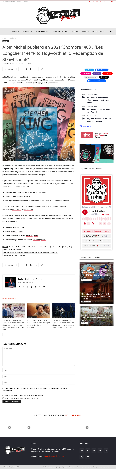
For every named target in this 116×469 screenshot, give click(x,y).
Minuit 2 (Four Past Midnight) (12, 249)
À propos (25, 1)
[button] (111, 31)
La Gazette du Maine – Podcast (11, 1)
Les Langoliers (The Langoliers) (62, 247)
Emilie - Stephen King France (14, 64)
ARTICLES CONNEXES (9, 298)
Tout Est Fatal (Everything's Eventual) (14, 255)
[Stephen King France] (58, 15)
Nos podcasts (98, 31)
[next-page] (7, 334)
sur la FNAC (16, 209)
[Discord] (89, 1)
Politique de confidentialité (101, 467)
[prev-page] (3, 334)
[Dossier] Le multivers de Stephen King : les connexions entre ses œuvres (96, 317)
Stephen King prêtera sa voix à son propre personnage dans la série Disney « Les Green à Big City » (95, 273)
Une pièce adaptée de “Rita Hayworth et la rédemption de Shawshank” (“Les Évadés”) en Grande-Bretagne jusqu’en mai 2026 (13, 325)
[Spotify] (100, 1)
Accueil (4, 38)
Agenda (64, 467)
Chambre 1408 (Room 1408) (17, 247)
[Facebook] (93, 1)
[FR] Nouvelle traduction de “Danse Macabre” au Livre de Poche (98, 100)
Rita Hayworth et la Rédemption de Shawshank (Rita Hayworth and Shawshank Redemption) (30, 252)
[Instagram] (97, 1)
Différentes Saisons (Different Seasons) (39, 247)
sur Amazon (28, 209)
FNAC (23, 227)
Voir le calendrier (86, 126)
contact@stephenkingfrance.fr (55, 456)
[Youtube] (112, 1)
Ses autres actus (60, 31)
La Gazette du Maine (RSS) (51, 467)
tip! (86, 135)
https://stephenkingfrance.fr (26, 282)
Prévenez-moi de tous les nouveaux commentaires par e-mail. (25, 395)
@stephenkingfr (73, 415)
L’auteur (14, 31)
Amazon (16, 227)
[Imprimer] (36, 69)
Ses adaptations (41, 31)
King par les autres (79, 31)
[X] (108, 1)
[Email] (31, 69)
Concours (72, 467)
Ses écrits (26, 31)
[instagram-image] (9, 427)
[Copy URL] (41, 69)
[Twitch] (104, 1)
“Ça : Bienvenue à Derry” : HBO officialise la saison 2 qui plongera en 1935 (96, 296)
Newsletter (80, 467)
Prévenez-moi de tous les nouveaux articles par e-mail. (22, 398)
